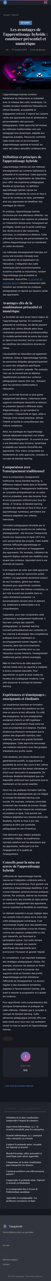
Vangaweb (15, 1226)
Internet (15, 15)
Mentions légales (10, 1259)
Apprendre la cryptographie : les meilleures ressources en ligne (21, 1199)
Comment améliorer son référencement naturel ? (25, 1172)
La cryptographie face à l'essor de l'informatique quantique (22, 1190)
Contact (6, 1264)
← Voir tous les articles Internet (18, 1086)
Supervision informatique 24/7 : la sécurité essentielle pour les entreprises (25, 1128)
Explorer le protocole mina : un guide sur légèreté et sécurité (24, 1146)
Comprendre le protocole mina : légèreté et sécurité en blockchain (25, 1181)
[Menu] (45, 2)
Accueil (6, 15)
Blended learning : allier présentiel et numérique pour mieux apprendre (24, 1155)
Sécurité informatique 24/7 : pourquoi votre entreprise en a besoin (24, 1137)
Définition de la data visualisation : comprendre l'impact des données (22, 1119)
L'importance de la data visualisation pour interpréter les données (23, 1163)
